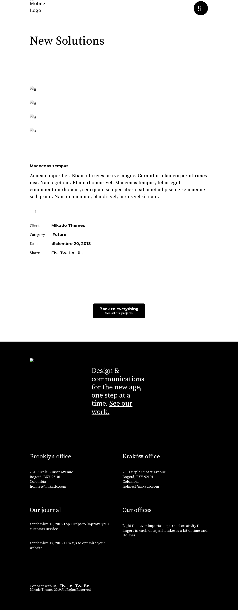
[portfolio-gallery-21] (119, 89)
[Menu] (200, 8)
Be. (87, 586)
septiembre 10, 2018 (46, 524)
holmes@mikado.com (48, 486)
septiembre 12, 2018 (46, 543)
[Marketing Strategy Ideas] (7, 331)
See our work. (112, 407)
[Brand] (230, 331)
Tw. (78, 586)
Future (59, 234)
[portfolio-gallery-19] (119, 103)
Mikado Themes (68, 225)
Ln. (70, 586)
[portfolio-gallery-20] (119, 117)
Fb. (63, 586)
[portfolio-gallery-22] (119, 131)
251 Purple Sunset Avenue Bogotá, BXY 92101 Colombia (51, 477)
